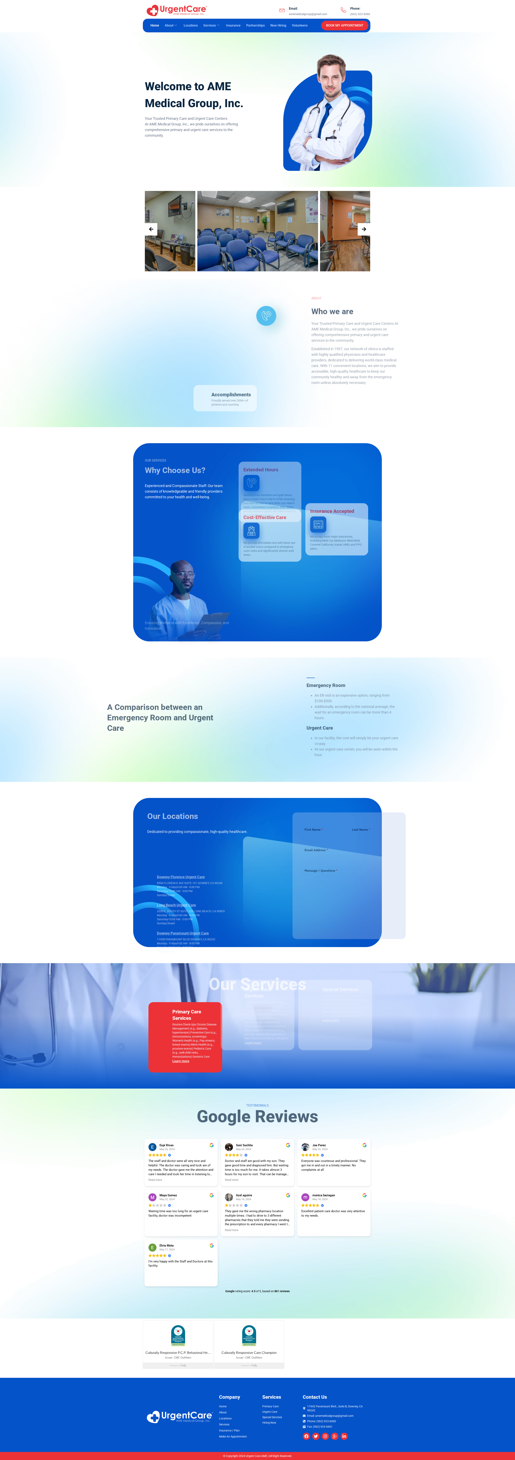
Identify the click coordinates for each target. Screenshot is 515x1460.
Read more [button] (155, 1179)
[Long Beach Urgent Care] (152, 881)
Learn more (175, 1061)
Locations (191, 25)
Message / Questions (285, 870)
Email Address (280, 850)
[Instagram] (325, 1436)
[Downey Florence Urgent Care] (152, 853)
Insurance (233, 25)
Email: (293, 8)
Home (154, 25)
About (169, 25)
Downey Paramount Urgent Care (183, 901)
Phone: (355, 8)
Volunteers (300, 25)
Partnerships (255, 25)
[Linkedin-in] (344, 1436)
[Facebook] (306, 1436)
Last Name (325, 829)
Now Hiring (278, 25)
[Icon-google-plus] (334, 1436)
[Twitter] (315, 1436)
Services (209, 25)
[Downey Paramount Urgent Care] (152, 910)
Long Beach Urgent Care (176, 873)
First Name (278, 829)
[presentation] (151, 229)
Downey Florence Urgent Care (181, 845)
